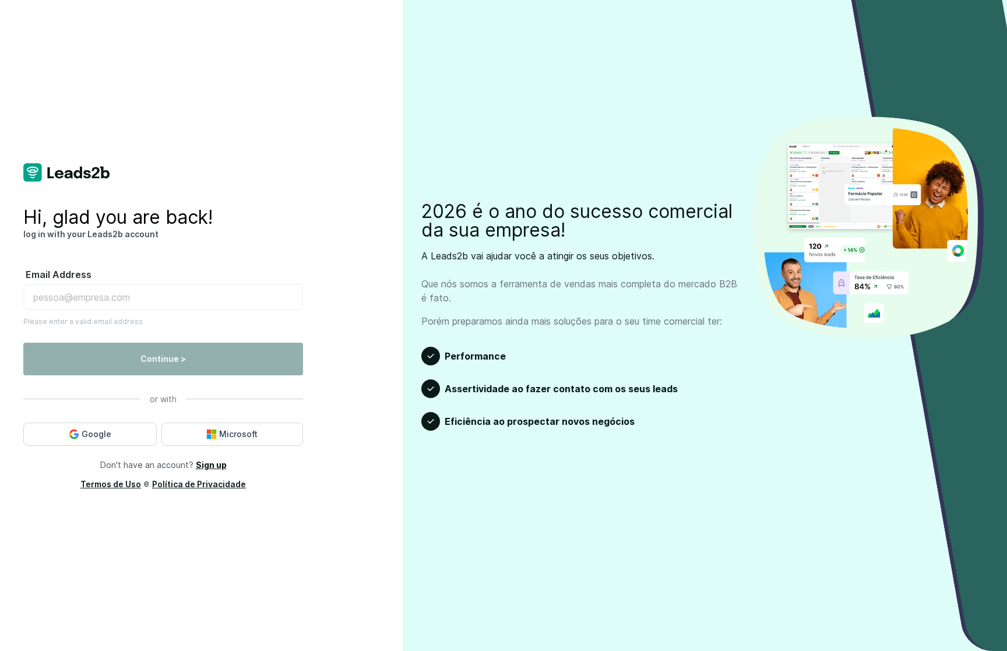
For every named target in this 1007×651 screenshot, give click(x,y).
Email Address (58, 274)
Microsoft (238, 434)
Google (96, 434)
